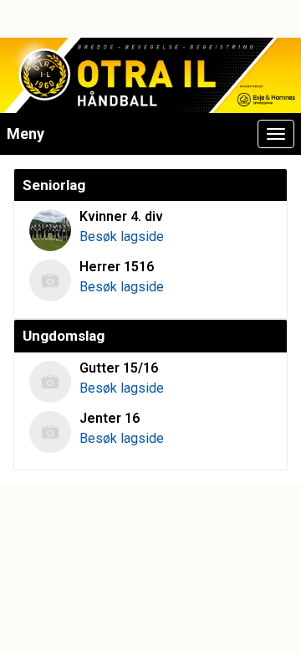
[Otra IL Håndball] (150, 75)
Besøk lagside (121, 236)
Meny (25, 133)
